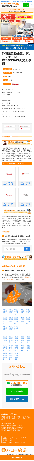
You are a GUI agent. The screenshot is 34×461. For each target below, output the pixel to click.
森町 (22, 416)
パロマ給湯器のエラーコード (8, 204)
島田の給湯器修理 (11, 319)
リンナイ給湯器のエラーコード (8, 183)
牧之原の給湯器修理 (22, 319)
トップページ (6, 437)
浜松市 (8, 416)
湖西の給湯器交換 (5, 311)
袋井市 (18, 416)
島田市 (3, 418)
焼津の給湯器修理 (11, 328)
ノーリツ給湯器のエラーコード (25, 183)
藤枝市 (24, 418)
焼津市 (29, 418)
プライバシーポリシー (8, 440)
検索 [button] (27, 249)
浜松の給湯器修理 (11, 311)
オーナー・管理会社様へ (19, 437)
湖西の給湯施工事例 (5, 338)
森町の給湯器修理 (28, 311)
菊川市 (8, 418)
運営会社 (4, 439)
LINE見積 (26, 5)
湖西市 (3, 416)
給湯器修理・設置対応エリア (10, 414)
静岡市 (19, 418)
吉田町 (3, 420)
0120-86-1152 (17, 10)
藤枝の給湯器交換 (5, 328)
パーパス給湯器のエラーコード (25, 204)
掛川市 (27, 416)
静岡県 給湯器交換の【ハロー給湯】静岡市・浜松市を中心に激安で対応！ (17, 1)
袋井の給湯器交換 (22, 311)
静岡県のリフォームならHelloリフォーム (13, 442)
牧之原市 (13, 418)
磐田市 (13, 416)
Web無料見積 (17, 457)
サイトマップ (13, 439)
